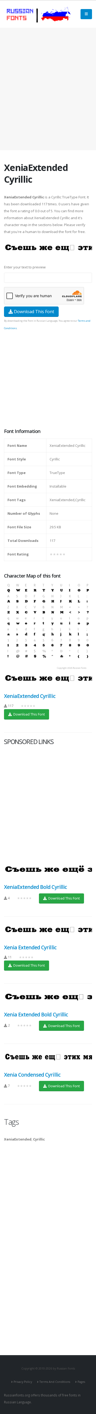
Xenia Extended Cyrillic (30, 947)
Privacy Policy (23, 1382)
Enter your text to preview (25, 267)
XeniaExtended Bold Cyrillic (35, 886)
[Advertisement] (48, 89)
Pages (81, 1382)
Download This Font (33, 311)
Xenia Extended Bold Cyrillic (36, 1014)
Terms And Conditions (54, 1382)
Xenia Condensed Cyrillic (32, 1074)
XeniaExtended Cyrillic (29, 696)
